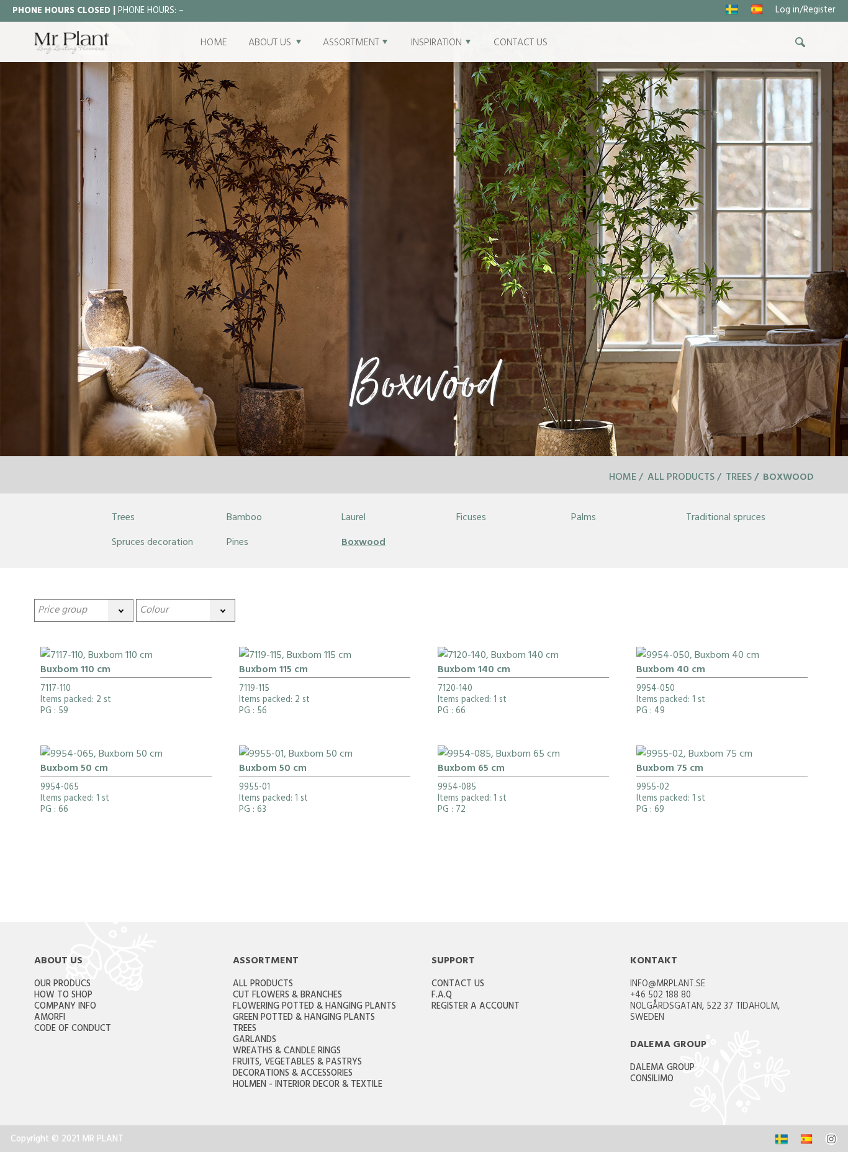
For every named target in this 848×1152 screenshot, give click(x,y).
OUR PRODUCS (62, 984)
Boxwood (363, 543)
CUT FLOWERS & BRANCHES (287, 996)
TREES (244, 1029)
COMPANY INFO (65, 1007)
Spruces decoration (152, 543)
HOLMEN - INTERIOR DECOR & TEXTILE (307, 1085)
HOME (214, 43)
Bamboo (244, 518)
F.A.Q (441, 996)
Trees (739, 478)
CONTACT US (521, 43)
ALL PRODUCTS (263, 984)
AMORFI (49, 1018)
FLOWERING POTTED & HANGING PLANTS (314, 1007)
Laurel (353, 518)
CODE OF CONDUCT (72, 1029)
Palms (583, 518)
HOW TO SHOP (63, 996)
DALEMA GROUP (662, 1068)
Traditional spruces (725, 518)
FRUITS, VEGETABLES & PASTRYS (297, 1063)
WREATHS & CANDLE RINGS (287, 1051)
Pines (237, 543)
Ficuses (471, 518)
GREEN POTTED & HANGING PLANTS (304, 1018)
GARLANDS (254, 1040)
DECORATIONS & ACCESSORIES (293, 1074)
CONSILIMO (652, 1079)
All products (681, 478)
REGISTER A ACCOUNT (475, 1007)
